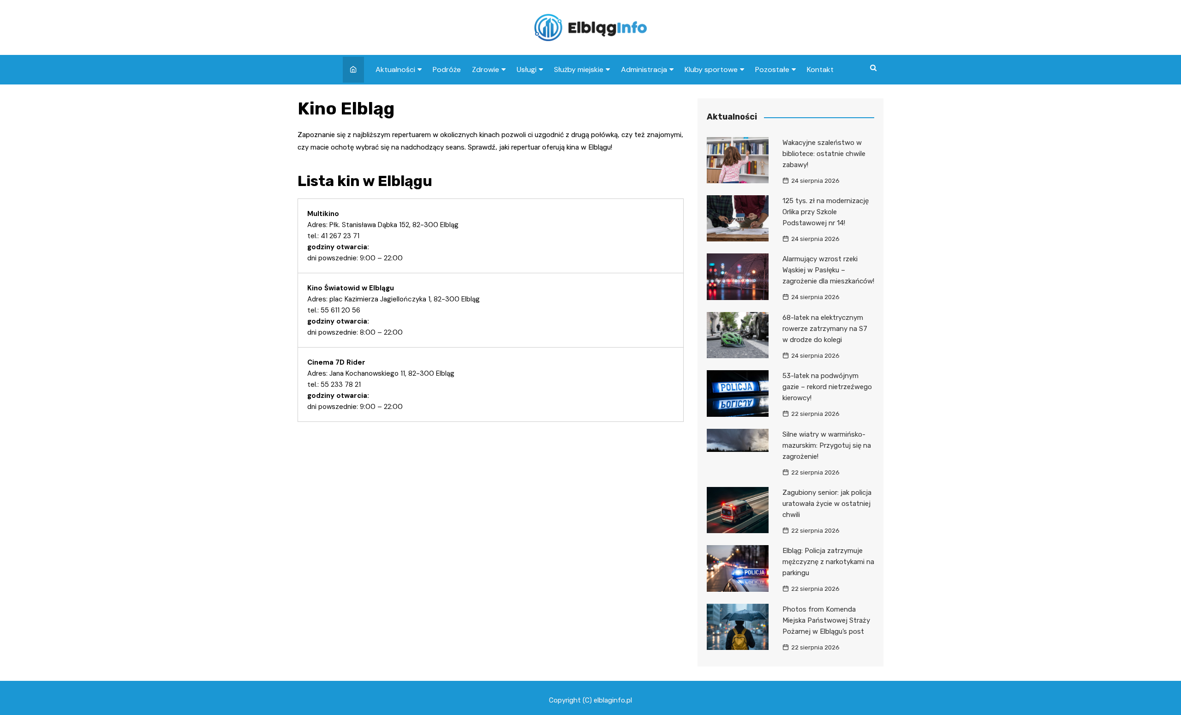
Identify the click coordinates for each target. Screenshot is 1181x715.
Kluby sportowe (711, 69)
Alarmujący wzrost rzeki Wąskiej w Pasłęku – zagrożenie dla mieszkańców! (828, 270)
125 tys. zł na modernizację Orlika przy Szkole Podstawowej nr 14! (825, 212)
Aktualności (395, 69)
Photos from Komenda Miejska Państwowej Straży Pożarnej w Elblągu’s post (826, 620)
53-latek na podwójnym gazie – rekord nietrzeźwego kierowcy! (827, 387)
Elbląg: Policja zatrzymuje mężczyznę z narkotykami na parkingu (828, 562)
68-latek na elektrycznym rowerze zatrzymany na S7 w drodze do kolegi (824, 328)
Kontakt (820, 69)
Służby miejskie (578, 69)
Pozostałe (772, 69)
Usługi (527, 69)
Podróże (447, 69)
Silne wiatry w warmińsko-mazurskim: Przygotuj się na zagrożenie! (826, 445)
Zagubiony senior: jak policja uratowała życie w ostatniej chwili (826, 503)
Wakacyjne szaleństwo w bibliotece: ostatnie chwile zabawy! (823, 153)
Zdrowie (485, 69)
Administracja (644, 69)
